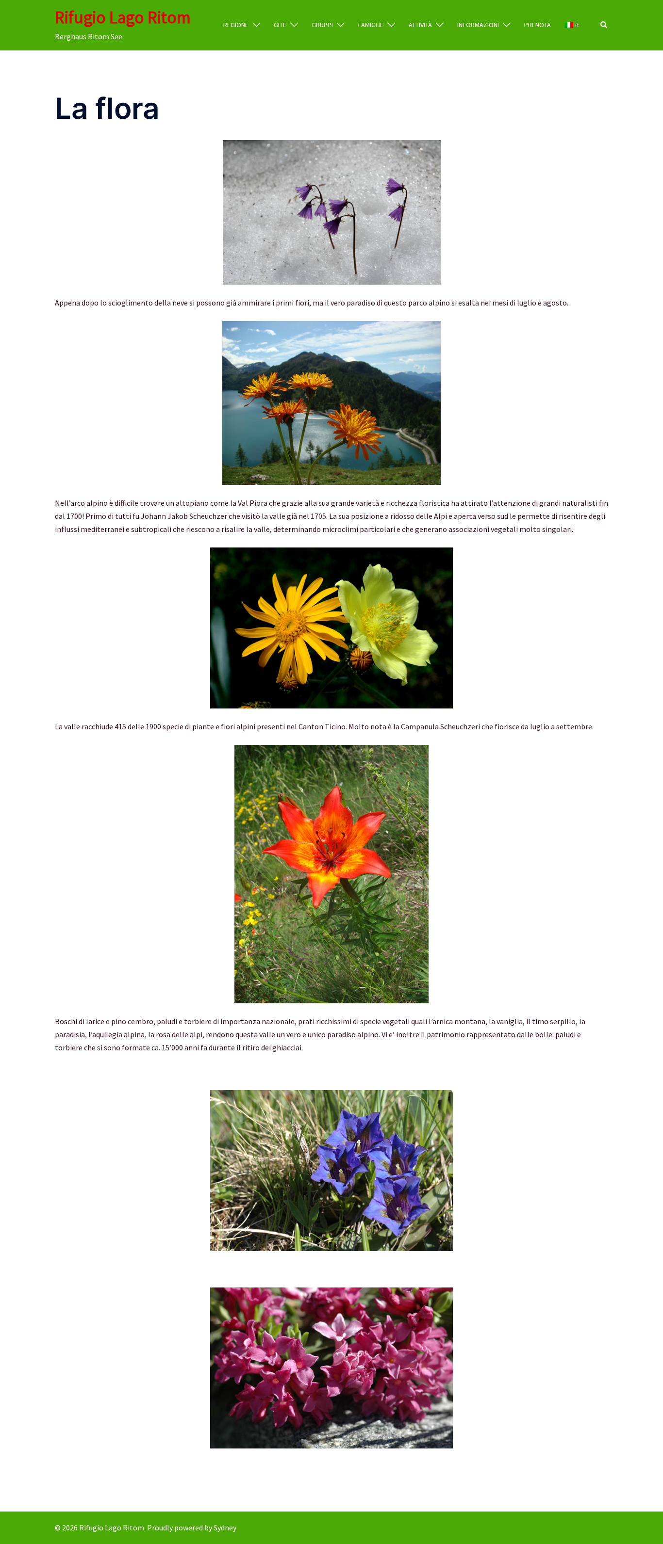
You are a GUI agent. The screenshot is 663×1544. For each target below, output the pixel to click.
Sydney (225, 1527)
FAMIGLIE (370, 24)
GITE (280, 24)
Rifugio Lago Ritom (123, 17)
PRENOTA (537, 24)
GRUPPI (322, 24)
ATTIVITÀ (420, 24)
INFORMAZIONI (478, 24)
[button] (604, 25)
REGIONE (236, 24)
